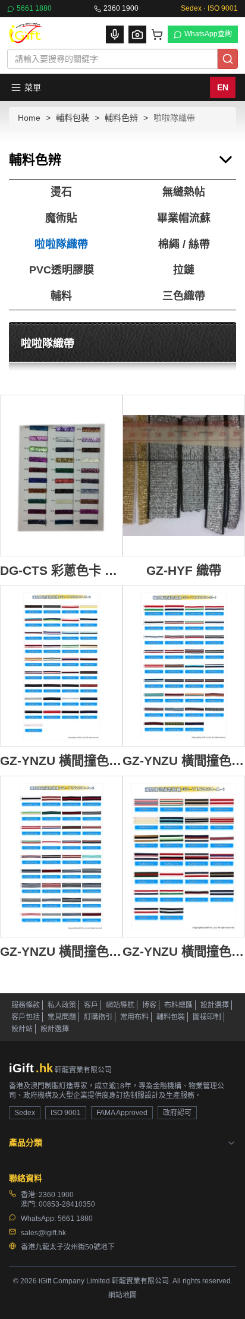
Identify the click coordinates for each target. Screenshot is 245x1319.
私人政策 (62, 1005)
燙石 (61, 192)
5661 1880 (34, 8)
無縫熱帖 (183, 192)
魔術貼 (61, 218)
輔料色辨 (121, 117)
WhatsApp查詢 (208, 34)
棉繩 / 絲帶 (184, 244)
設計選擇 (214, 1005)
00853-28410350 (67, 1204)
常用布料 (134, 1017)
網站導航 (120, 1005)
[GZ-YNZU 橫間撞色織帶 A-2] (61, 856)
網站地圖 (122, 1295)
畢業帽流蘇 (184, 218)
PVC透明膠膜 (61, 270)
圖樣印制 (207, 1017)
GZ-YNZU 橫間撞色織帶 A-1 (183, 952)
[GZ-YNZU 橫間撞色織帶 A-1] (183, 856)
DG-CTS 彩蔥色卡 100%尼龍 (61, 571)
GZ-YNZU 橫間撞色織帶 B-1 (183, 761)
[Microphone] (115, 34)
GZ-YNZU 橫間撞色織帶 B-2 (61, 761)
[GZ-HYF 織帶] (183, 475)
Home (29, 117)
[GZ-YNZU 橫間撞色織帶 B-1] (183, 665)
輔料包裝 (72, 117)
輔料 (61, 296)
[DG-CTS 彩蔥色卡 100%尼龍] (61, 475)
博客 (149, 1005)
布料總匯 (178, 1005)
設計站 (22, 1029)
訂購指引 (98, 1017)
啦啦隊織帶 (61, 244)
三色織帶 (183, 296)
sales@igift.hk (43, 1233)
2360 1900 (121, 8)
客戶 (91, 1005)
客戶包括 (25, 1017)
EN (222, 87)
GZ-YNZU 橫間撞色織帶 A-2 (61, 952)
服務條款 (25, 1005)
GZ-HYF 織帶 (183, 571)
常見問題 (62, 1017)
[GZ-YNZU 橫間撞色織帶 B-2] (61, 665)
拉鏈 (183, 270)
